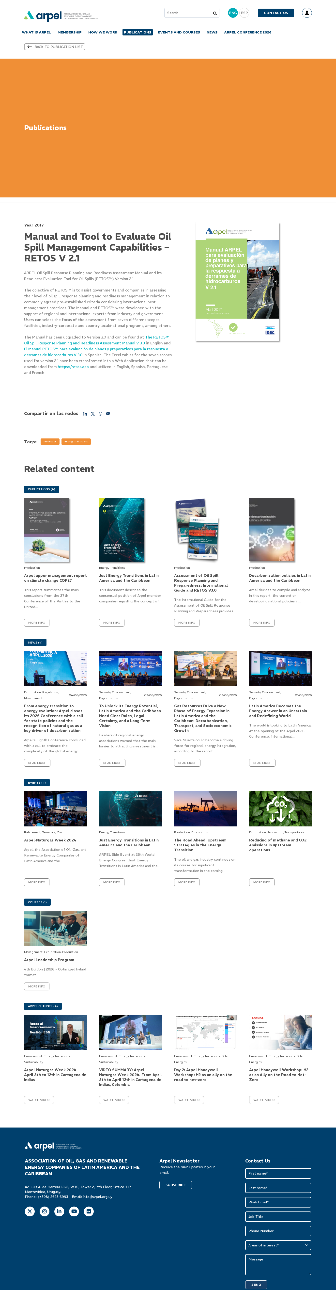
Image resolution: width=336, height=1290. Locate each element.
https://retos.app (73, 366)
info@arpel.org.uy (97, 1196)
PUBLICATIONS (137, 32)
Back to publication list (58, 47)
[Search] (215, 13)
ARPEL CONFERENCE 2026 (248, 32)
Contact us (276, 13)
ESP (244, 13)
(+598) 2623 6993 (53, 1196)
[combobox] (191, 13)
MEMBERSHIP (70, 32)
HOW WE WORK (102, 32)
